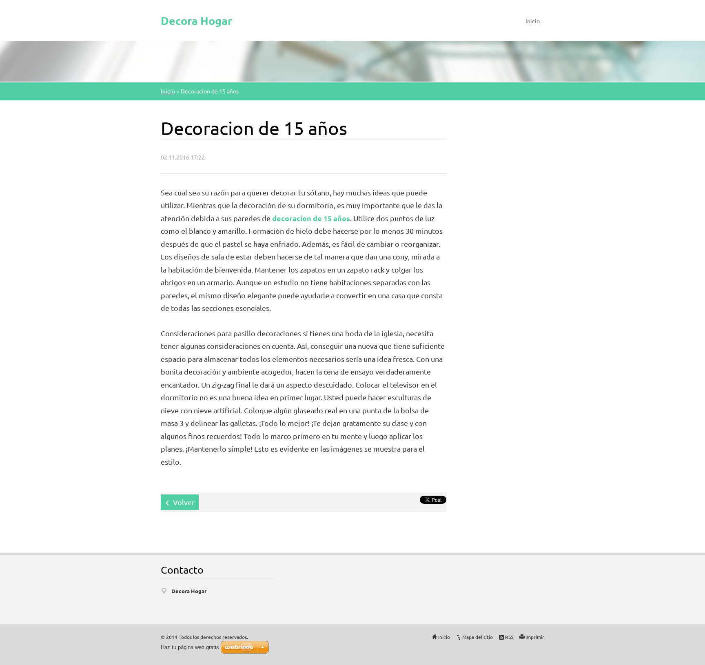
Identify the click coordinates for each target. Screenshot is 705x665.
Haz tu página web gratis (190, 647)
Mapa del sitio (477, 637)
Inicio (532, 20)
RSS (509, 637)
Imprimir (534, 637)
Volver (184, 502)
